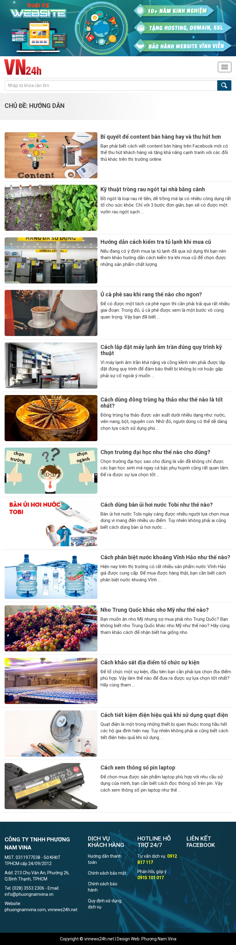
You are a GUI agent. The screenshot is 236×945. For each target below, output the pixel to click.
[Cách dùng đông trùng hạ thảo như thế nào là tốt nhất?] (51, 417)
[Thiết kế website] (118, 27)
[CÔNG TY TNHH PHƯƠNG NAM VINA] (22, 67)
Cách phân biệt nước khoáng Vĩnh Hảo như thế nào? (165, 557)
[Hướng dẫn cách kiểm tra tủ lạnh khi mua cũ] (51, 260)
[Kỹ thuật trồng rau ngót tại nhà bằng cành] (51, 207)
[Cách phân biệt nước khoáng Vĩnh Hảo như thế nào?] (51, 575)
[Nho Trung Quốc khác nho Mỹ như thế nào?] (51, 628)
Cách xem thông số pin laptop (137, 767)
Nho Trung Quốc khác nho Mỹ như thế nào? (154, 610)
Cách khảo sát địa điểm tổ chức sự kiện (149, 662)
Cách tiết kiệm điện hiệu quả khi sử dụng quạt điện (164, 715)
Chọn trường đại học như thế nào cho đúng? (155, 452)
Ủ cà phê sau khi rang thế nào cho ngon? (151, 294)
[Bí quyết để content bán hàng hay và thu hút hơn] (51, 154)
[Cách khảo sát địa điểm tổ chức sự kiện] (51, 680)
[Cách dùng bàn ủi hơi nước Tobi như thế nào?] (51, 522)
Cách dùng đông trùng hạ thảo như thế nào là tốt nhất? (161, 402)
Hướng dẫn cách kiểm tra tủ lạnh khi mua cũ (155, 242)
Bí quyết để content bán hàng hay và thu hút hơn (160, 136)
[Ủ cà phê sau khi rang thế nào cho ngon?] (51, 312)
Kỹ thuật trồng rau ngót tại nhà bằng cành (152, 189)
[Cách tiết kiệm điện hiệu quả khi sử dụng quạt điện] (51, 733)
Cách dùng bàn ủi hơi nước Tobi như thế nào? (156, 504)
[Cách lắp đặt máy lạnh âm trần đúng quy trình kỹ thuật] (51, 365)
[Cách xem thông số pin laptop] (51, 785)
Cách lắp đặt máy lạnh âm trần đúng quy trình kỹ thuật (161, 350)
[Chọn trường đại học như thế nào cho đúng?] (51, 470)
